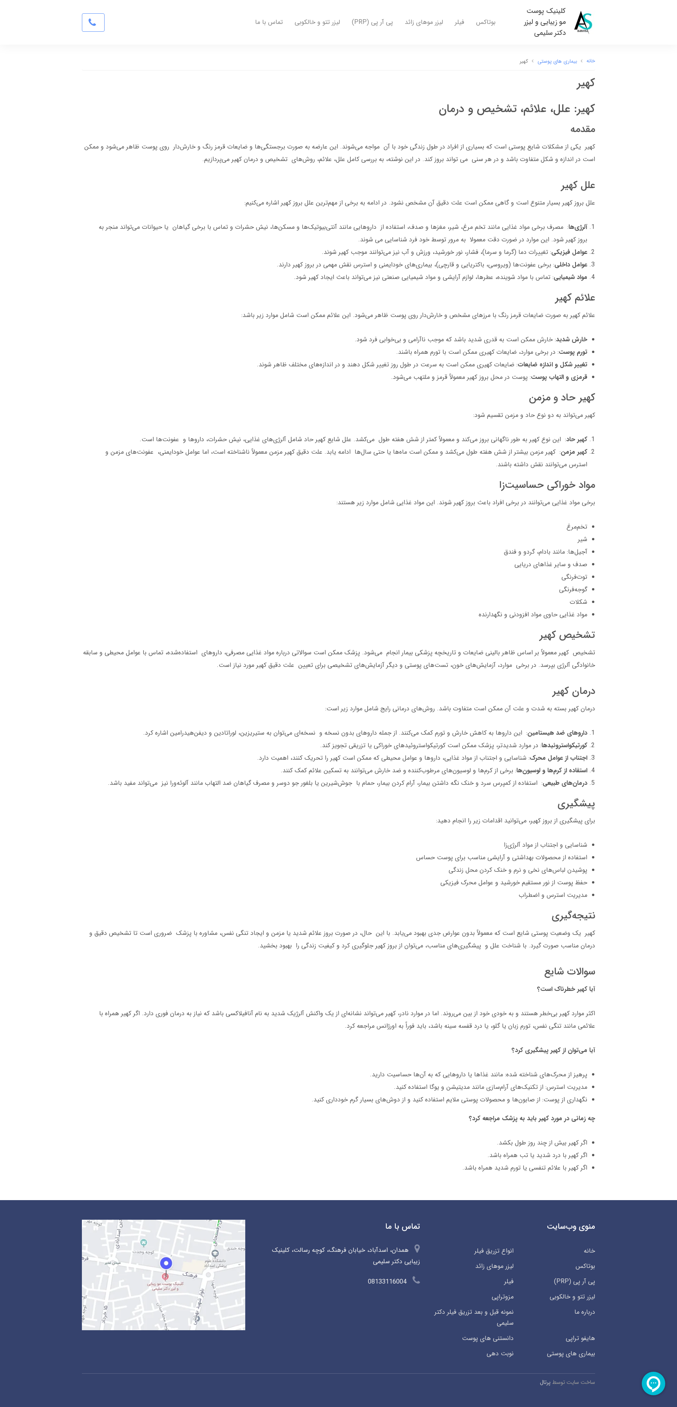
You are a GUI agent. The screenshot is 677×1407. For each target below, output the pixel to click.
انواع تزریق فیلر (493, 1251)
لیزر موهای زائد (424, 22)
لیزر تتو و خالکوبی (317, 22)
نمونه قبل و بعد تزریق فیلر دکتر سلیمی (473, 1317)
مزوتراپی (502, 1297)
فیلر (459, 22)
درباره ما (584, 1312)
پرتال (545, 1382)
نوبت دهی (500, 1353)
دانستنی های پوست (487, 1338)
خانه (589, 1251)
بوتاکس (486, 22)
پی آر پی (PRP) (372, 22)
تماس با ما (269, 22)
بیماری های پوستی (571, 1353)
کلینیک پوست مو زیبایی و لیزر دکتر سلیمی (545, 22)
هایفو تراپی (580, 1338)
